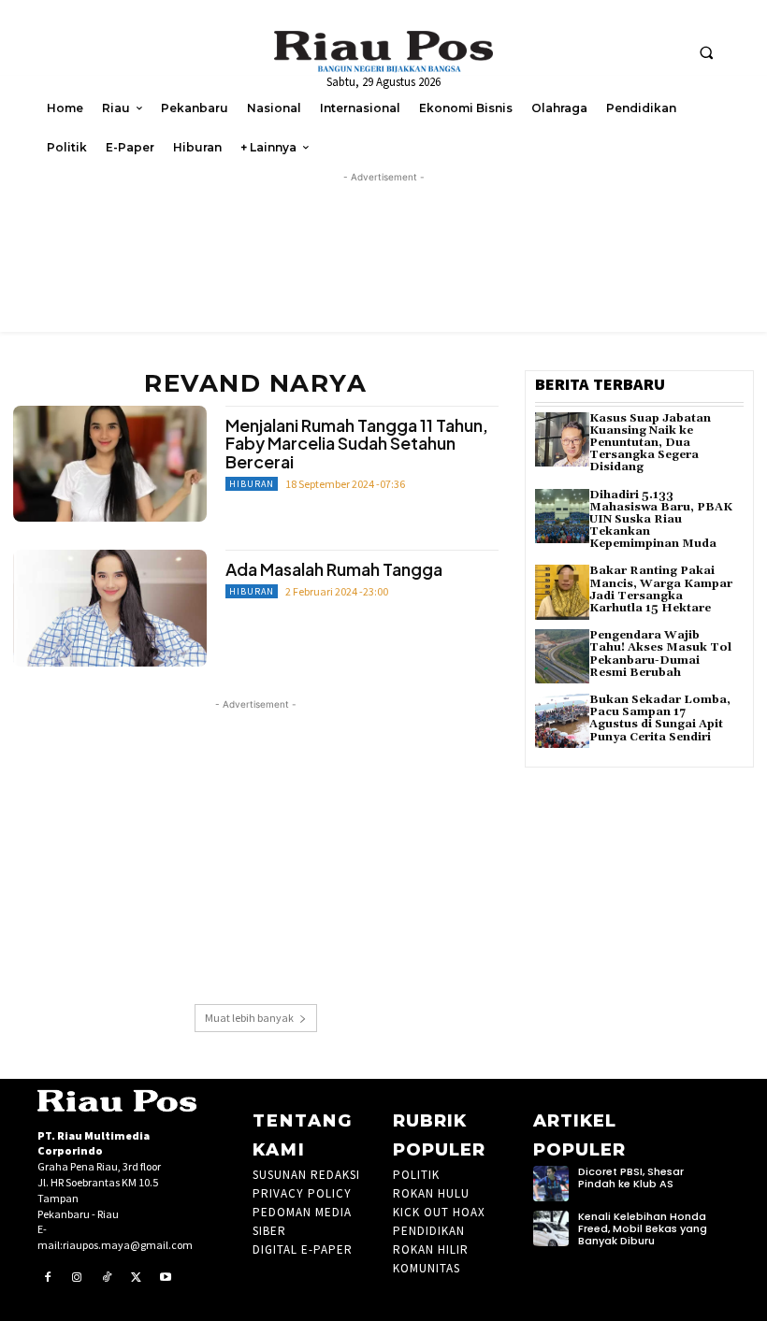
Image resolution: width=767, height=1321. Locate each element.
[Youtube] (165, 1278)
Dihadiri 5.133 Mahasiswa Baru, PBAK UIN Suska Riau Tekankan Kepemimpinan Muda (660, 520)
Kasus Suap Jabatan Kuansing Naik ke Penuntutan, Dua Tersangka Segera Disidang (650, 443)
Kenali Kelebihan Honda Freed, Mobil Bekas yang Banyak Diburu (642, 1228)
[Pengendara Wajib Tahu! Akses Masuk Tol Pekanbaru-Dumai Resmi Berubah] (562, 656)
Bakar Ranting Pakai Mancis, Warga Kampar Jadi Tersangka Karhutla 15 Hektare (660, 589)
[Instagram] (77, 1278)
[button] (706, 52)
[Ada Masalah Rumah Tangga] (110, 608)
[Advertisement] (256, 845)
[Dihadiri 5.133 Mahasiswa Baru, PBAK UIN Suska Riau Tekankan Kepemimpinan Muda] (562, 516)
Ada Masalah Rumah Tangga (333, 569)
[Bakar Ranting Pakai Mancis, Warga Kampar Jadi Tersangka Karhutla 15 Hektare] (562, 592)
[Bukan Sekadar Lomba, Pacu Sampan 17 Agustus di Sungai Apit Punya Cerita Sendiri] (562, 721)
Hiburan (251, 484)
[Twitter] (136, 1278)
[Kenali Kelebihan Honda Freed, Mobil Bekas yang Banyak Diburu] (551, 1228)
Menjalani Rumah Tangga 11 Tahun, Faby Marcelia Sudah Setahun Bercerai (356, 443)
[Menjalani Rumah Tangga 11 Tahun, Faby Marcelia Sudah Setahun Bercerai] (110, 464)
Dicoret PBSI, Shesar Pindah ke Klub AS (631, 1177)
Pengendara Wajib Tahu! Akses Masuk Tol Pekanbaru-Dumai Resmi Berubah (660, 654)
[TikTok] (106, 1278)
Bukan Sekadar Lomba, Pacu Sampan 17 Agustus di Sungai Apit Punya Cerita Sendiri (660, 718)
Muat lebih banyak (249, 1018)
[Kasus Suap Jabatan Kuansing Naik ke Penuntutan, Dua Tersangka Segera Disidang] (562, 439)
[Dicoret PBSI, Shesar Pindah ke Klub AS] (551, 1183)
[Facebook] (47, 1278)
